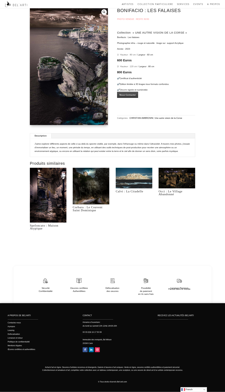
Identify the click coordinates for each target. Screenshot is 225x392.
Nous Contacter (127, 95)
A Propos (213, 4)
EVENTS (198, 4)
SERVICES (183, 4)
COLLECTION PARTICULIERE (155, 4)
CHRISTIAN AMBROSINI (141, 118)
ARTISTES (128, 4)
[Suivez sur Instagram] (97, 349)
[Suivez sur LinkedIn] (91, 349)
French (189, 389)
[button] (104, 12)
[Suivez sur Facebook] (85, 349)
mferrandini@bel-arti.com (95, 336)
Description (41, 135)
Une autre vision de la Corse (168, 118)
